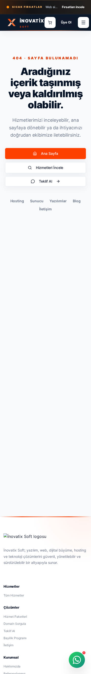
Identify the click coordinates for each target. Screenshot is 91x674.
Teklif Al (45, 181)
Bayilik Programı (15, 638)
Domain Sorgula (15, 624)
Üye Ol (66, 22)
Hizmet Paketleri (15, 616)
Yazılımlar (58, 201)
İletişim (45, 209)
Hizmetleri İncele (49, 167)
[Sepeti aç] (50, 22)
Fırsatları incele (73, 7)
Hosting (17, 201)
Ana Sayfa (49, 153)
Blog (77, 201)
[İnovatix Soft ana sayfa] (25, 536)
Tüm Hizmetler (14, 595)
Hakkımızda (12, 666)
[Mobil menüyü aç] (83, 22)
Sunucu (36, 201)
